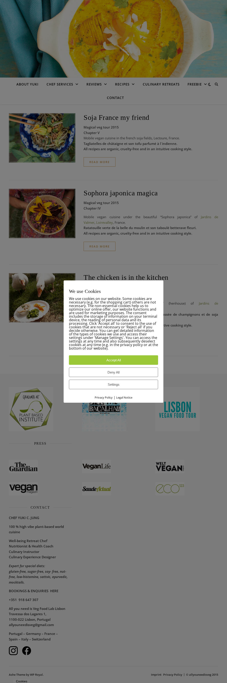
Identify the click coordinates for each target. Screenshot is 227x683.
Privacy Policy (104, 397)
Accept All (113, 360)
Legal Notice (124, 397)
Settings (113, 384)
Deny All (113, 372)
